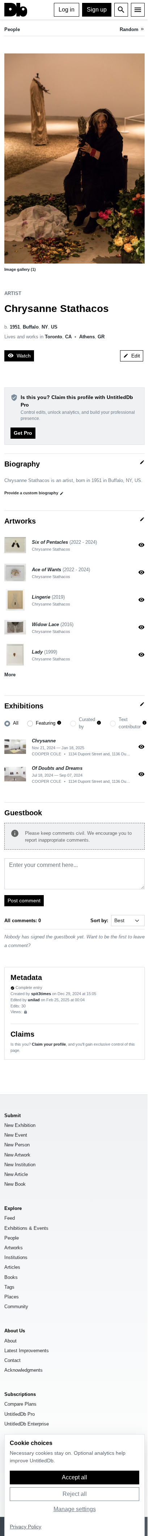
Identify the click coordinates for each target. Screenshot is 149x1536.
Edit (131, 356)
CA (68, 336)
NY (45, 327)
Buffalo (31, 327)
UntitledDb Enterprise (26, 1424)
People (12, 29)
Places (11, 1296)
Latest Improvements (26, 1350)
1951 (15, 327)
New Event (15, 1135)
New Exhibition (19, 1125)
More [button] (10, 674)
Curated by (87, 723)
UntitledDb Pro (19, 1414)
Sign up (97, 9)
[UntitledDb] (15, 10)
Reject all (75, 1494)
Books (11, 1277)
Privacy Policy (25, 1527)
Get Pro (23, 433)
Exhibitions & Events (26, 1228)
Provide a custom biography (34, 493)
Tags (9, 1287)
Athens (87, 336)
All (15, 723)
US (54, 327)
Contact (12, 1360)
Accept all (74, 1477)
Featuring (45, 723)
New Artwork (17, 1155)
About (10, 1341)
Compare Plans (20, 1404)
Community (16, 1306)
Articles (12, 1267)
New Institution (19, 1164)
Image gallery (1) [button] (20, 269)
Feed (9, 1218)
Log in (66, 9)
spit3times (41, 994)
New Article (16, 1174)
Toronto (53, 336)
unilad (34, 1000)
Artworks (13, 1247)
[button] (74, 158)
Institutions (15, 1257)
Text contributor (130, 723)
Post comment (24, 900)
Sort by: (99, 920)
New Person (17, 1144)
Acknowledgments (23, 1370)
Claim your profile (49, 1044)
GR (101, 336)
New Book (15, 1184)
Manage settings (75, 1509)
